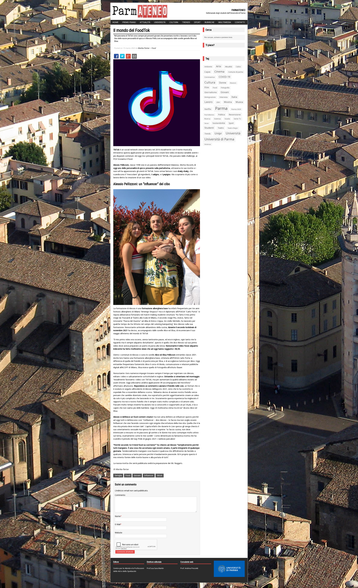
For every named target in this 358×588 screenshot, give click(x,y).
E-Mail (117, 524)
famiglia (118, 475)
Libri (218, 102)
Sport (197, 22)
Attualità (145, 22)
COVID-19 (224, 76)
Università (159, 22)
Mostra (228, 102)
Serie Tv (237, 118)
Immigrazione (210, 97)
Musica (239, 102)
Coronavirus (209, 77)
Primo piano (129, 22)
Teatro (221, 128)
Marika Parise (143, 48)
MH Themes (140, 584)
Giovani (137, 475)
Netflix (207, 109)
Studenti (209, 127)
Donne (222, 82)
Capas (207, 71)
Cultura (173, 22)
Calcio (238, 66)
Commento (120, 495)
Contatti (240, 22)
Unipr (218, 133)
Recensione (235, 114)
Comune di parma (235, 72)
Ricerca (207, 119)
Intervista (224, 97)
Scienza (217, 119)
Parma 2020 (236, 109)
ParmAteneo (209, 115)
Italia (234, 97)
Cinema (219, 71)
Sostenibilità (219, 123)
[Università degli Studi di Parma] (229, 569)
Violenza (207, 144)
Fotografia (225, 87)
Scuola (227, 119)
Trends (186, 22)
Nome (118, 516)
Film (206, 87)
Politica (221, 114)
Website (118, 532)
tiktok (159, 475)
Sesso (206, 123)
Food (153, 48)
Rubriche (209, 22)
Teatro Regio (233, 128)
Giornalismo (210, 92)
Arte (218, 66)
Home (115, 22)
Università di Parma (219, 139)
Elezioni (233, 83)
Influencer (148, 475)
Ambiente (208, 66)
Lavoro (208, 102)
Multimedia (224, 22)
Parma (221, 108)
